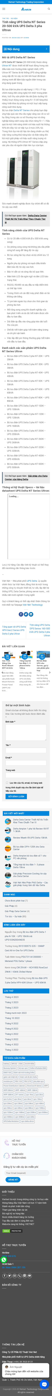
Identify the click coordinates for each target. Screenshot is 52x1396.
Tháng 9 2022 (11, 1023)
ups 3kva (17, 1099)
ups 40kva (40, 1103)
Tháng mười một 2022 (16, 1013)
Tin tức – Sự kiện (13, 916)
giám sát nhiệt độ (10, 1077)
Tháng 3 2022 (11, 1049)
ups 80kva (29, 1108)
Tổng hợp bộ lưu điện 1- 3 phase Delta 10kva (28, 866)
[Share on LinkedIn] (31, 614)
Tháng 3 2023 (11, 1002)
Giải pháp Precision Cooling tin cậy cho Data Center (30, 875)
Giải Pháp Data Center (15, 911)
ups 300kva (43, 1112)
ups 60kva (18, 1108)
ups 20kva (8, 1103)
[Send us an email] (14, 1276)
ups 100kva (40, 1108)
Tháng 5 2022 (11, 1039)
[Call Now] (3, 1259)
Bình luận (10, 722)
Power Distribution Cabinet (14, 1086)
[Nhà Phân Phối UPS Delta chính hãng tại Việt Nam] (26, 9)
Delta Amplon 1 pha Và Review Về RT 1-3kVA (31, 830)
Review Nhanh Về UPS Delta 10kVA (30, 837)
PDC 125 (18, 1081)
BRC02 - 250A (17, 1064)
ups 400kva (8, 1117)
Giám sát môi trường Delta (24, 1073)
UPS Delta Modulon (11, 1121)
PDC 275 (27, 1081)
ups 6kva (27, 1099)
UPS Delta (32, 581)
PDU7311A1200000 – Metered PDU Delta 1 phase (24, 959)
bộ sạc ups (23, 1068)
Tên (8, 745)
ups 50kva (8, 1108)
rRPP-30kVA (8, 1090)
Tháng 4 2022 (11, 1044)
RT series (19, 1095)
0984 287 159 (18, 1267)
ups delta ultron (27, 1121)
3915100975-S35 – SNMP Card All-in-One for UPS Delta (25, 948)
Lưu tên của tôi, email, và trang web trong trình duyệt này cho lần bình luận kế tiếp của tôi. (24, 787)
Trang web (10, 770)
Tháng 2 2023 (11, 1007)
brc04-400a (29, 1064)
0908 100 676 (9, 1256)
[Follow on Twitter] (9, 1276)
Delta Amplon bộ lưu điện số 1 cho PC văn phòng (29, 857)
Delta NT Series (22, 110)
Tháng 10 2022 (12, 1018)
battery (6, 1064)
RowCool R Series (34, 1086)
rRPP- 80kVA (8, 1095)
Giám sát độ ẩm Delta (28, 1077)
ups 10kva (38, 1099)
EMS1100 (7, 1073)
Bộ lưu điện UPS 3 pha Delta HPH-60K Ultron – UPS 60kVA (26, 980)
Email (9, 757)
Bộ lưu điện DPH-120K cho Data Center (28, 848)
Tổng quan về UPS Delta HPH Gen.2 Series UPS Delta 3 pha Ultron (14, 630)
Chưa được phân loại (15, 900)
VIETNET (29, 1224)
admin (26, 38)
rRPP (46, 1086)
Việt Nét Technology (33, 604)
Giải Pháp (9, 906)
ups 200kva (31, 1112)
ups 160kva (19, 1112)
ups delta (30, 1117)
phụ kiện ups (39, 1081)
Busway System (10, 1068)
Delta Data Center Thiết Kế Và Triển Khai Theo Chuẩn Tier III (30, 821)
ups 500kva (19, 1117)
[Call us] (19, 1276)
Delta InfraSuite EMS (38, 1068)
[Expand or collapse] (46, 48)
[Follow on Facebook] (4, 1276)
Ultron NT (7, 65)
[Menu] (3, 8)
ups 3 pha (8, 1099)
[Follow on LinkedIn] (24, 1276)
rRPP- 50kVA (32, 1090)
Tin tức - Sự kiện (9, 18)
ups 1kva (29, 1095)
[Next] (49, 672)
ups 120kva (8, 1112)
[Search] (49, 8)
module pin (8, 1081)
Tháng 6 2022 (11, 1034)
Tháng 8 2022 (11, 1028)
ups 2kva (39, 1095)
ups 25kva (18, 1103)
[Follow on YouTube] (29, 1276)
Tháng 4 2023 (11, 997)
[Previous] (2, 672)
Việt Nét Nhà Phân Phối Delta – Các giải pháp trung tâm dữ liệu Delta (30, 884)
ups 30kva (29, 1103)
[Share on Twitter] (26, 614)
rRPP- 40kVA (20, 1090)
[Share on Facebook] (21, 614)
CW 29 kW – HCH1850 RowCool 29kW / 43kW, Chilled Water (26, 969)
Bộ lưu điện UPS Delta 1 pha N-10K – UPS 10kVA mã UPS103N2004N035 (25, 936)
